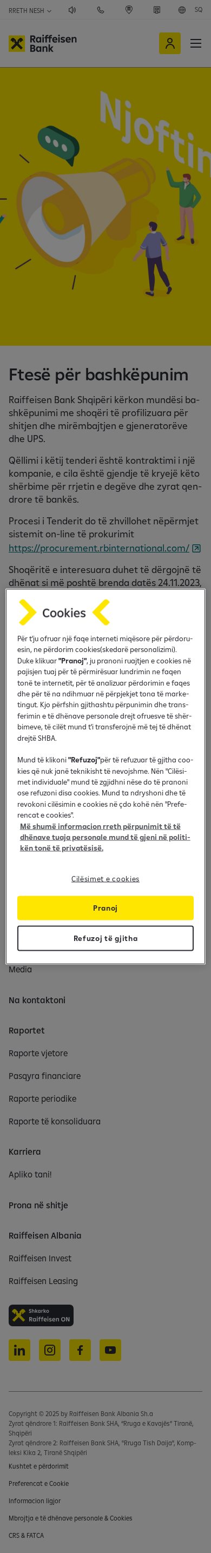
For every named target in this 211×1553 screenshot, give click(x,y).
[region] (105, 777)
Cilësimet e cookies (105, 878)
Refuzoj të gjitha (106, 938)
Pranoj (105, 907)
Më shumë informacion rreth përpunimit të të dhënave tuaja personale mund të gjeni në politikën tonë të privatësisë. (105, 837)
